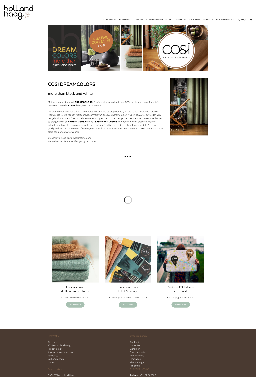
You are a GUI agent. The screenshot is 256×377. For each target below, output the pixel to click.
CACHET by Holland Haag (61, 375)
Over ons (52, 342)
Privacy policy (55, 348)
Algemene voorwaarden (60, 352)
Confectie (135, 342)
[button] (251, 20)
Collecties (135, 345)
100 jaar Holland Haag (59, 345)
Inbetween (135, 359)
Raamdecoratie (138, 352)
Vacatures (53, 355)
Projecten (135, 365)
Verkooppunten (56, 359)
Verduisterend (137, 355)
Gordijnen (135, 348)
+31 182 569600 (148, 375)
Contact (52, 362)
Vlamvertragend (138, 362)
